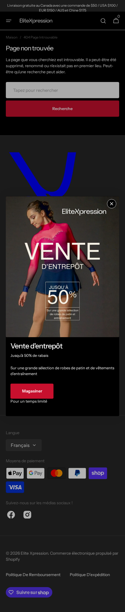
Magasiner (32, 391)
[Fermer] (111, 203)
